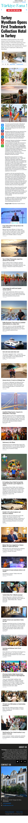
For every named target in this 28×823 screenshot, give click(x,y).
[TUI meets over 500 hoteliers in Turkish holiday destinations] (14, 696)
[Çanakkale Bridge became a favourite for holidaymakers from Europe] (14, 401)
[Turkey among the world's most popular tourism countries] (14, 278)
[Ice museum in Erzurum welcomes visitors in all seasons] (14, 562)
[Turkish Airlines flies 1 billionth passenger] (14, 587)
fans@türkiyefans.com (8, 805)
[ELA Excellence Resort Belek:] (14, 466)
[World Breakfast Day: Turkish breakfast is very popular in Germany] (14, 722)
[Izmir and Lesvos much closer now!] (14, 342)
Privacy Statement (9, 812)
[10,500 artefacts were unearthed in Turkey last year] (14, 611)
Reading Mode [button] (20, 64)
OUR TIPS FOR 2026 (13, 10)
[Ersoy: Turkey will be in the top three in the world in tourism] (14, 215)
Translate (23, 2)
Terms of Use (19, 812)
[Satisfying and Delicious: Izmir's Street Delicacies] (14, 640)
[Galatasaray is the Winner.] (14, 433)
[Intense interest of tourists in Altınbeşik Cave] (14, 370)
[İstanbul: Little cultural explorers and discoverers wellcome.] (14, 504)
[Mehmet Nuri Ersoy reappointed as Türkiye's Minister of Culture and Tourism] (14, 535)
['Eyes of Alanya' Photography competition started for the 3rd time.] (14, 248)
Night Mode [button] (12, 64)
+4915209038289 (7, 803)
